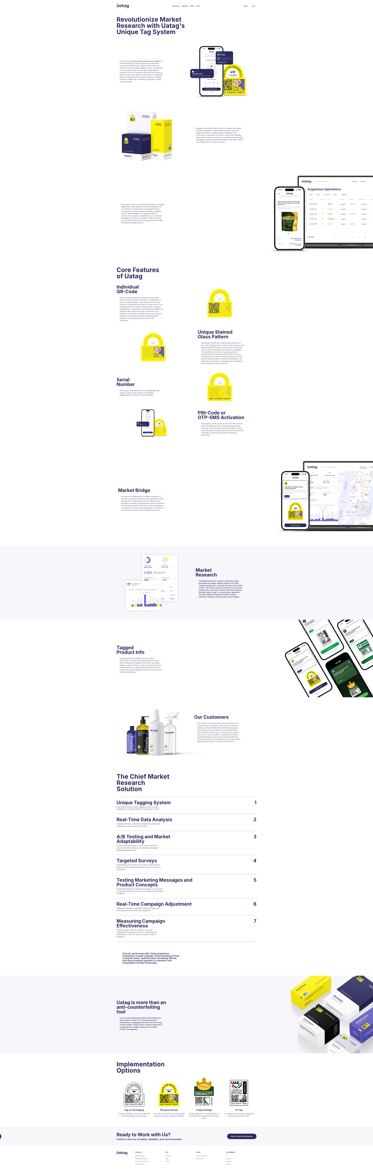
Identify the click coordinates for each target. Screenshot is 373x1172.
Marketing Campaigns (141, 1158)
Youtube (228, 1164)
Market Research (140, 1156)
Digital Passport (139, 1164)
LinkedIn (228, 1158)
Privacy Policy (200, 1158)
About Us (176, 6)
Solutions (185, 6)
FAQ (198, 6)
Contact (167, 1161)
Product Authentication (141, 1161)
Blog (192, 6)
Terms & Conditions (201, 1156)
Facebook (229, 1161)
